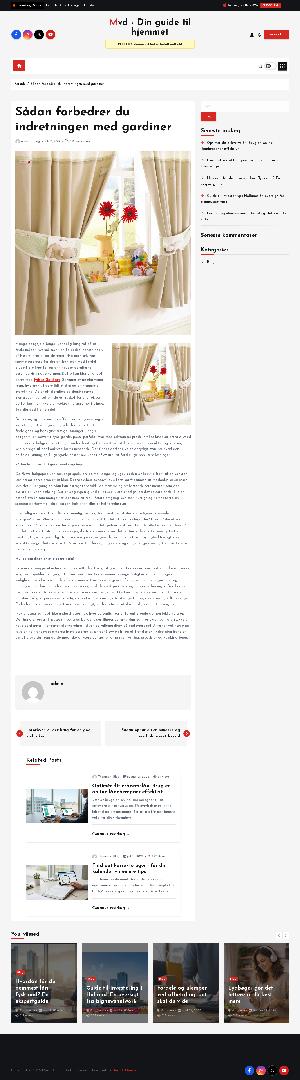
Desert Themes (124, 1070)
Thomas (103, 776)
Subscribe (276, 34)
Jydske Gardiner (47, 380)
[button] (279, 935)
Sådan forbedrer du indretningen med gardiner (67, 84)
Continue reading (109, 834)
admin (25, 141)
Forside (20, 84)
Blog (36, 141)
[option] (44, 983)
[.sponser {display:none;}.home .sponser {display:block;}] (28, 64)
